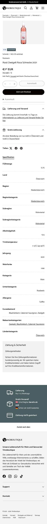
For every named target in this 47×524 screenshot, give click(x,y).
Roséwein (6, 58)
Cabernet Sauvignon (36, 324)
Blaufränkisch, (22, 324)
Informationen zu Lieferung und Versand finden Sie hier (23, 119)
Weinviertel (36, 15)
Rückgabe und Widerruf (25, 515)
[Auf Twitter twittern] (10, 148)
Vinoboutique (16, 511)
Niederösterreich (25, 15)
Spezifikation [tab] (8, 157)
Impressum (21, 517)
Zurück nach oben (23, 427)
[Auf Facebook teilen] (16, 148)
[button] (37, 8)
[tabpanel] (23, 249)
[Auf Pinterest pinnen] (21, 148)
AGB (14, 517)
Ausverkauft (32, 83)
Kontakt (5, 515)
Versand (13, 76)
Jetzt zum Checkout (23, 91)
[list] (23, 32)
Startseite (6, 15)
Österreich (14, 15)
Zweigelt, (13, 324)
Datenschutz (6, 517)
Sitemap (37, 515)
